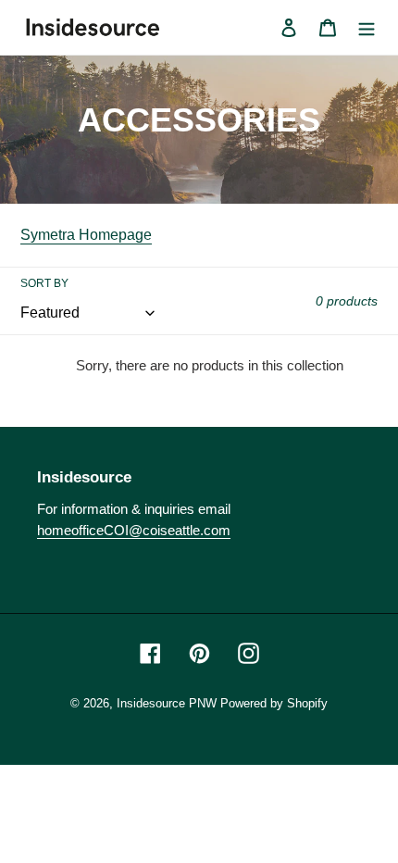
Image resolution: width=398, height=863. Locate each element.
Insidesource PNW (167, 703)
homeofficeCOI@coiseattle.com (133, 530)
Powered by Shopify (274, 703)
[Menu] (366, 26)
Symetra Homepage (86, 235)
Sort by (44, 283)
